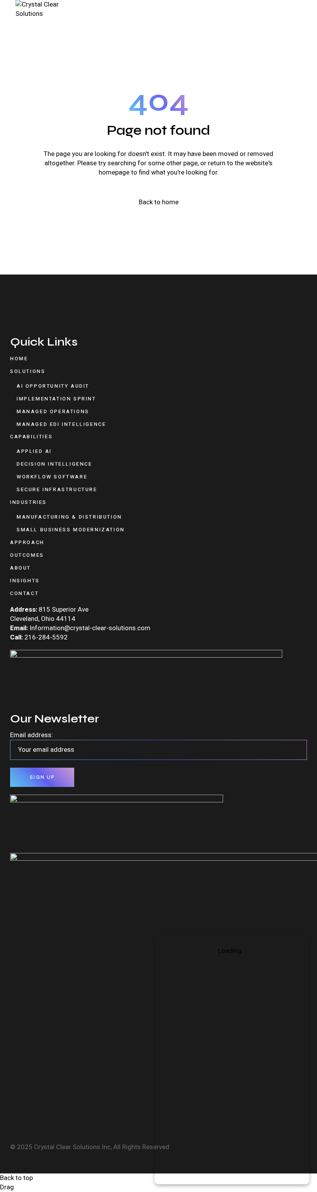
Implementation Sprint (56, 398)
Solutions (27, 371)
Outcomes (27, 555)
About (20, 567)
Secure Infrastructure (57, 489)
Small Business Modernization (71, 529)
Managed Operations (53, 411)
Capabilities (31, 436)
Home (19, 358)
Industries (28, 502)
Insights (25, 580)
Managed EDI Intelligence (61, 424)
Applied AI (34, 451)
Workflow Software (52, 476)
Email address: (31, 735)
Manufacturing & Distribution (69, 517)
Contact (24, 593)
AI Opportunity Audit (53, 386)
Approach (27, 542)
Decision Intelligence (54, 464)
